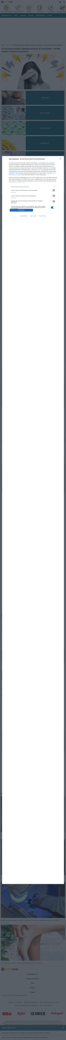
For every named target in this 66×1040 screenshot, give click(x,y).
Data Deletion (23, 216)
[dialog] (33, 520)
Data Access (33, 216)
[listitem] (33, 187)
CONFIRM (21, 210)
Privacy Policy (42, 216)
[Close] (60, 159)
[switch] (53, 190)
